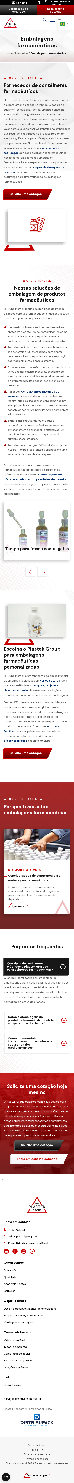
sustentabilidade (15, 741)
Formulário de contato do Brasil (28, 1243)
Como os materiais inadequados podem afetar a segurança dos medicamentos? (30, 1043)
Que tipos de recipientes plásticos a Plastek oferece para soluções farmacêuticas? (30, 966)
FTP (6, 1392)
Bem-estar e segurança (18, 1360)
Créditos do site (37, 1445)
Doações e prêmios (16, 1367)
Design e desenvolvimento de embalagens (30, 1309)
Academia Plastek (15, 1284)
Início (10, 53)
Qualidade (10, 1277)
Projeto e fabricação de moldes (23, 1315)
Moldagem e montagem (18, 1322)
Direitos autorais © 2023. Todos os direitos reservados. (37, 1463)
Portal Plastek (12, 1385)
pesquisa (38, 685)
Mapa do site (37, 1449)
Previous (31, 571)
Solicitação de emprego (18, 10)
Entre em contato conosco (57, 2)
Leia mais (18, 906)
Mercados (21, 53)
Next (43, 571)
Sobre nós (10, 1270)
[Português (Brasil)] (64, 24)
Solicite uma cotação (55, 10)
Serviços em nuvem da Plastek (23, 1399)
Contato (21, 2)
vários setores (50, 680)
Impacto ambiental (15, 1347)
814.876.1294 (17, 1230)
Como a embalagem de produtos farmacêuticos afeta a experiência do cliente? (31, 1020)
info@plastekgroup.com (24, 1236)
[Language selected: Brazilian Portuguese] (64, 22)
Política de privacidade (37, 1454)
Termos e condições (37, 1458)
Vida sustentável (14, 1340)
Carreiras (9, 1291)
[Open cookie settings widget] (6, 1477)
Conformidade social (17, 1353)
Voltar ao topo (37, 1475)
